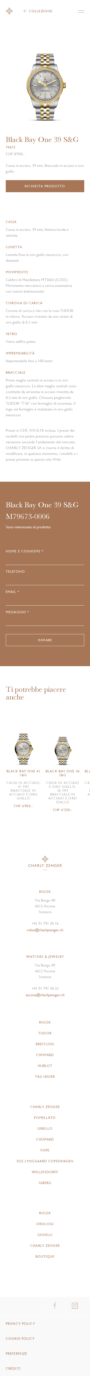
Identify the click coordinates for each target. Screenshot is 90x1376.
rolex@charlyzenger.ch (45, 930)
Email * (12, 592)
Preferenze (16, 1353)
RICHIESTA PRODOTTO (45, 186)
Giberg (45, 1183)
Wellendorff (45, 1172)
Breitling (45, 1044)
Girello (45, 1128)
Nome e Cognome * (24, 551)
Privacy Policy (20, 1324)
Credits (13, 1368)
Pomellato (45, 1118)
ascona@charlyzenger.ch (45, 995)
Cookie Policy (20, 1339)
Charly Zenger (45, 1107)
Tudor (45, 1033)
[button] (64, 84)
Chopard (45, 1055)
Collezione (40, 11)
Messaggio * (17, 612)
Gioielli (45, 1235)
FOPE (45, 1150)
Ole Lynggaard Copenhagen (45, 1161)
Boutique (45, 1256)
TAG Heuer (45, 1077)
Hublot (45, 1066)
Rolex (45, 1022)
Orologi (45, 1224)
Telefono (15, 571)
